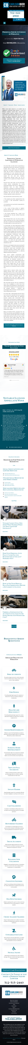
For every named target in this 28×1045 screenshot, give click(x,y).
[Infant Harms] (14, 785)
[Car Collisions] (14, 801)
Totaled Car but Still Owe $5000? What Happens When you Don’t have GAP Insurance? (12, 525)
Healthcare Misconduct (14, 711)
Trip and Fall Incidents (14, 769)
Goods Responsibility (14, 730)
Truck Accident (14, 841)
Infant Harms (14, 789)
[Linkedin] (18, 19)
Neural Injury (14, 952)
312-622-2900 (15, 14)
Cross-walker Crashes (14, 917)
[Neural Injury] (14, 948)
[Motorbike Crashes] (14, 819)
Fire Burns (14, 692)
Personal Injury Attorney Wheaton (13, 1038)
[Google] (20, 19)
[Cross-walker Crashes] (14, 912)
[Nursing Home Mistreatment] (14, 743)
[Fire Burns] (14, 688)
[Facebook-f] (16, 19)
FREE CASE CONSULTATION (13, 1017)
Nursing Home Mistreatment (14, 749)
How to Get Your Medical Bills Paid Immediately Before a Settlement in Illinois (14, 585)
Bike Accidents (14, 674)
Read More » (5, 531)
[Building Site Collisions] (14, 855)
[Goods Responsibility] (14, 725)
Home (4, 1038)
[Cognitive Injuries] (14, 877)
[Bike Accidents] (14, 670)
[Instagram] (21, 19)
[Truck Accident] (14, 837)
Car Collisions (14, 806)
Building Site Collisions (14, 860)
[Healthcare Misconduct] (14, 706)
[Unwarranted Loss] (14, 930)
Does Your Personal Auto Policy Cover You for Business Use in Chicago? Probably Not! (12, 556)
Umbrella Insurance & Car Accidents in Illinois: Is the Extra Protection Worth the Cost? (14, 614)
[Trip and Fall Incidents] (14, 763)
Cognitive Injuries (14, 881)
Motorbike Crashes (14, 824)
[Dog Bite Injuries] (14, 895)
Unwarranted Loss (14, 935)
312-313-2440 (14, 982)
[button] (4, 23)
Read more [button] (6, 376)
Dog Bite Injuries (14, 899)
